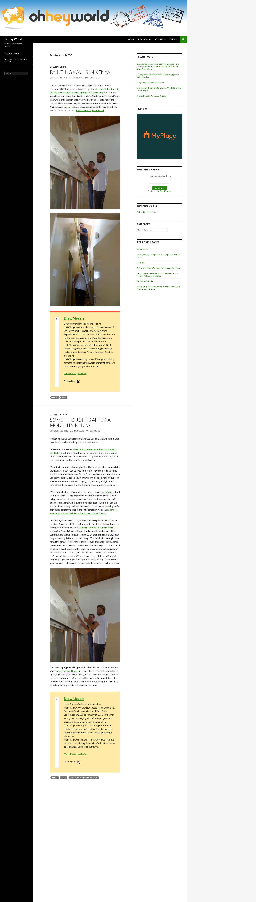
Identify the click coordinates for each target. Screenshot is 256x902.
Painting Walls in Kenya (80, 72)
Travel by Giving (11, 53)
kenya (54, 397)
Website (82, 373)
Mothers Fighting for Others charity (96, 527)
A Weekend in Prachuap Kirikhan (152, 96)
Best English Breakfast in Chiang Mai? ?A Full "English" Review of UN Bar (157, 274)
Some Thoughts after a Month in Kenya (80, 422)
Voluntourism (58, 67)
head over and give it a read (90, 110)
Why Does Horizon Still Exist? (150, 82)
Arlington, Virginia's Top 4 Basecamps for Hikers (159, 268)
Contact (174, 39)
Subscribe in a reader (146, 212)
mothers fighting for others (84, 778)
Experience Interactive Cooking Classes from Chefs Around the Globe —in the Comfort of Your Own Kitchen (158, 66)
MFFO (64, 397)
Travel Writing (144, 39)
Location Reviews (59, 415)
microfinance (107, 491)
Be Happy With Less (146, 281)
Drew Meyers (77, 78)
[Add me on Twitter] (78, 382)
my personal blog (68, 670)
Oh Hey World (13, 39)
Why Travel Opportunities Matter (15, 60)
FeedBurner (165, 191)
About (131, 39)
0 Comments (93, 78)
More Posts (70, 373)
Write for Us (160, 39)
